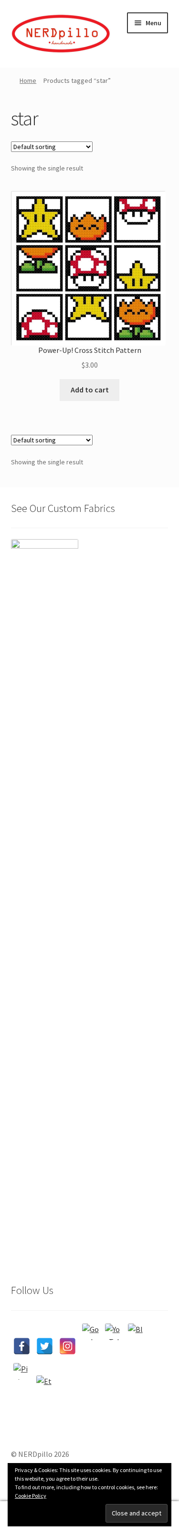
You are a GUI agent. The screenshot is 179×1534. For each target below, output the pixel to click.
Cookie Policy (30, 1495)
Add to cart (90, 389)
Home (28, 80)
